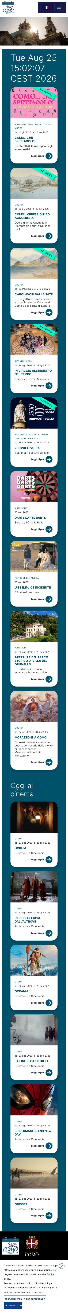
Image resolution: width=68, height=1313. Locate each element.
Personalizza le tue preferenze (25, 1299)
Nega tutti (62, 1266)
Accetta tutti (13, 1305)
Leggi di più (37, 156)
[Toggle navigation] (59, 7)
